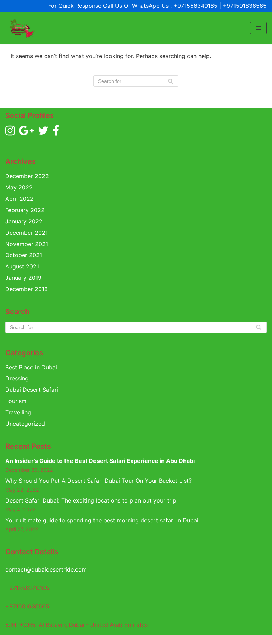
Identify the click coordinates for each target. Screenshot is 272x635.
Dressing (17, 378)
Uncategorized (25, 423)
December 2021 (26, 232)
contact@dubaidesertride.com (46, 569)
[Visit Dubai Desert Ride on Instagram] (10, 132)
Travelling (18, 412)
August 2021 (22, 266)
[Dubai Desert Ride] (21, 28)
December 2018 (26, 289)
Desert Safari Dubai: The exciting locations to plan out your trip (90, 500)
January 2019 (23, 277)
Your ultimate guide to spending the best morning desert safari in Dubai (101, 520)
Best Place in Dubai (31, 367)
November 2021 (26, 244)
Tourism (16, 400)
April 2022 (19, 198)
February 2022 (25, 210)
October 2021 (23, 255)
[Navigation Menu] (258, 28)
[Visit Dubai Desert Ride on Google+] (26, 132)
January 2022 (23, 221)
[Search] (170, 81)
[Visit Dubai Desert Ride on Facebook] (56, 132)
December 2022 (27, 176)
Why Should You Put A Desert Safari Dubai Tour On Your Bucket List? (98, 480)
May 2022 (19, 187)
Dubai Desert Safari (31, 389)
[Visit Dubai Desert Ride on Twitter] (43, 132)
